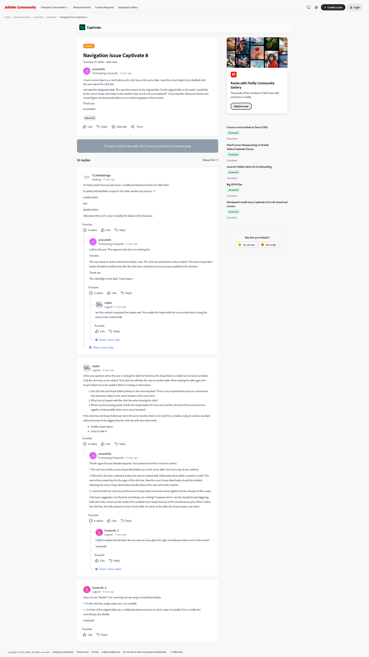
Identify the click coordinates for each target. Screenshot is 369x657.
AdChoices (178, 651)
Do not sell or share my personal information (144, 651)
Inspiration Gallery (128, 7)
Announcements (82, 7)
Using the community (63, 651)
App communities (22, 17)
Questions (51, 17)
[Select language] (316, 7)
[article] (147, 203)
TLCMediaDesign (101, 175)
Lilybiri (108, 302)
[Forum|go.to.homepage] (20, 7)
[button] (333, 7)
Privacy (95, 651)
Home (7, 17)
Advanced (89, 117)
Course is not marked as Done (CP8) (247, 127)
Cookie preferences (111, 651)
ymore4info (98, 69)
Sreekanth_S (111, 530)
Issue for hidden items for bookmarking (249, 166)
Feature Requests (104, 7)
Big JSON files (234, 184)
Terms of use (83, 651)
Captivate (38, 17)
